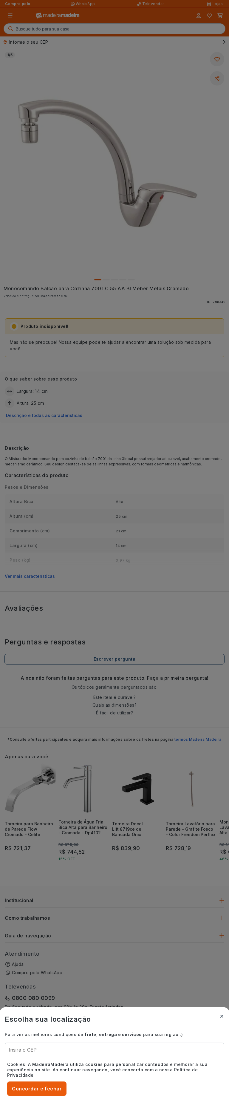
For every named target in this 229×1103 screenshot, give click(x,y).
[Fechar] (222, 1016)
